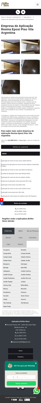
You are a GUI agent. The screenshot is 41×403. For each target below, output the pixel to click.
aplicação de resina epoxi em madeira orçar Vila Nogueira (19, 196)
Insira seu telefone (21, 373)
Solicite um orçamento (20, 147)
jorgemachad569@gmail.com (21, 342)
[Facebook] (18, 388)
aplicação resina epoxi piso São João (13, 192)
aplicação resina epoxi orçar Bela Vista (13, 185)
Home (20, 351)
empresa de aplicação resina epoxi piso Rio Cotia (16, 181)
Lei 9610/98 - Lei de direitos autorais (23, 314)
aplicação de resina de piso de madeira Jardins (16, 177)
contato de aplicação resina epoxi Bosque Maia (16, 173)
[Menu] (38, 4)
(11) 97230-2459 (21, 214)
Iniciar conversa (21, 383)
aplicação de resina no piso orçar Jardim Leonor (16, 188)
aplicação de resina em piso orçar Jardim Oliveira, (17, 161)
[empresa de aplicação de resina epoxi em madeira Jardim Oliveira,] (10, 46)
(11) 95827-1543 (21, 211)
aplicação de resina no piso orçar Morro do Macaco (17, 170)
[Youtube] (22, 388)
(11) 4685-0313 (12, 140)
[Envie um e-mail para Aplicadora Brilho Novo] (23, 12)
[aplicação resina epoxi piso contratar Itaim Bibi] (30, 66)
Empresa (20, 357)
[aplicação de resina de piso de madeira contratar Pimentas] (10, 87)
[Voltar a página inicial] (5, 4)
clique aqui (22, 140)
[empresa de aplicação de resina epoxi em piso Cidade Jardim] (10, 66)
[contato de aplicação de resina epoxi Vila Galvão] (30, 46)
